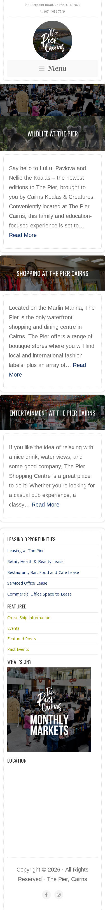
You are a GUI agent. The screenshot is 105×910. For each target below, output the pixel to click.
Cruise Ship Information (28, 617)
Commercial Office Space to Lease (39, 594)
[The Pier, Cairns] (52, 40)
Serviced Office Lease (27, 583)
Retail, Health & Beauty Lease (35, 561)
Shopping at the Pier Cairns (52, 273)
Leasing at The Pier (25, 550)
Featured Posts (21, 638)
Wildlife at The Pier (52, 133)
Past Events (18, 649)
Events (13, 628)
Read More (23, 235)
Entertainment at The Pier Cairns (52, 412)
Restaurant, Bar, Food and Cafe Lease (43, 572)
